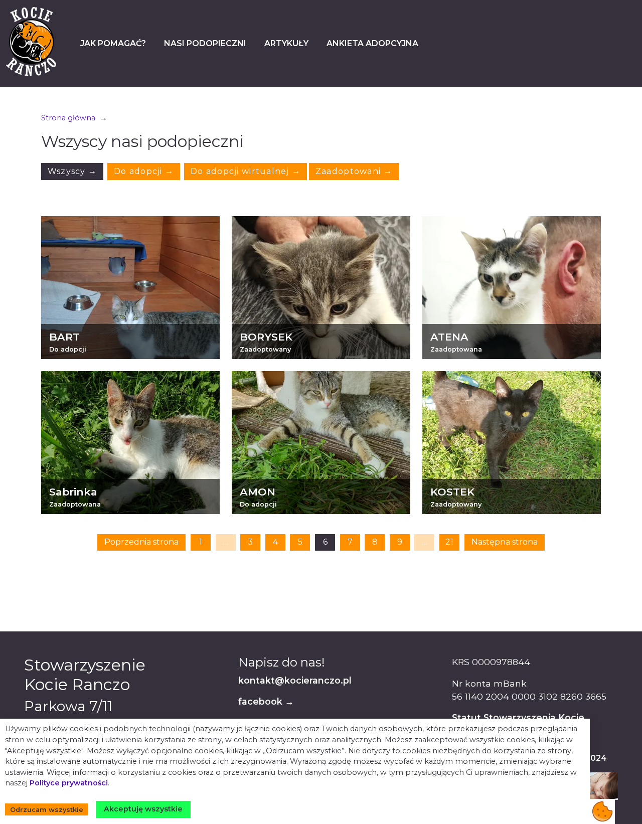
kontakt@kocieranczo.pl (295, 680)
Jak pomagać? (113, 43)
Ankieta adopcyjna (372, 43)
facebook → (266, 701)
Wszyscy (72, 171)
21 (449, 542)
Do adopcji (144, 171)
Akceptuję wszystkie (143, 808)
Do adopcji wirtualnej (245, 171)
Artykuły (286, 43)
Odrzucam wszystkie (46, 809)
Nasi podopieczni (205, 43)
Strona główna (68, 117)
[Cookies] (602, 811)
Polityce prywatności (69, 782)
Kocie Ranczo (31, 41)
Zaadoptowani (353, 171)
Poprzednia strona (141, 542)
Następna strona (504, 542)
